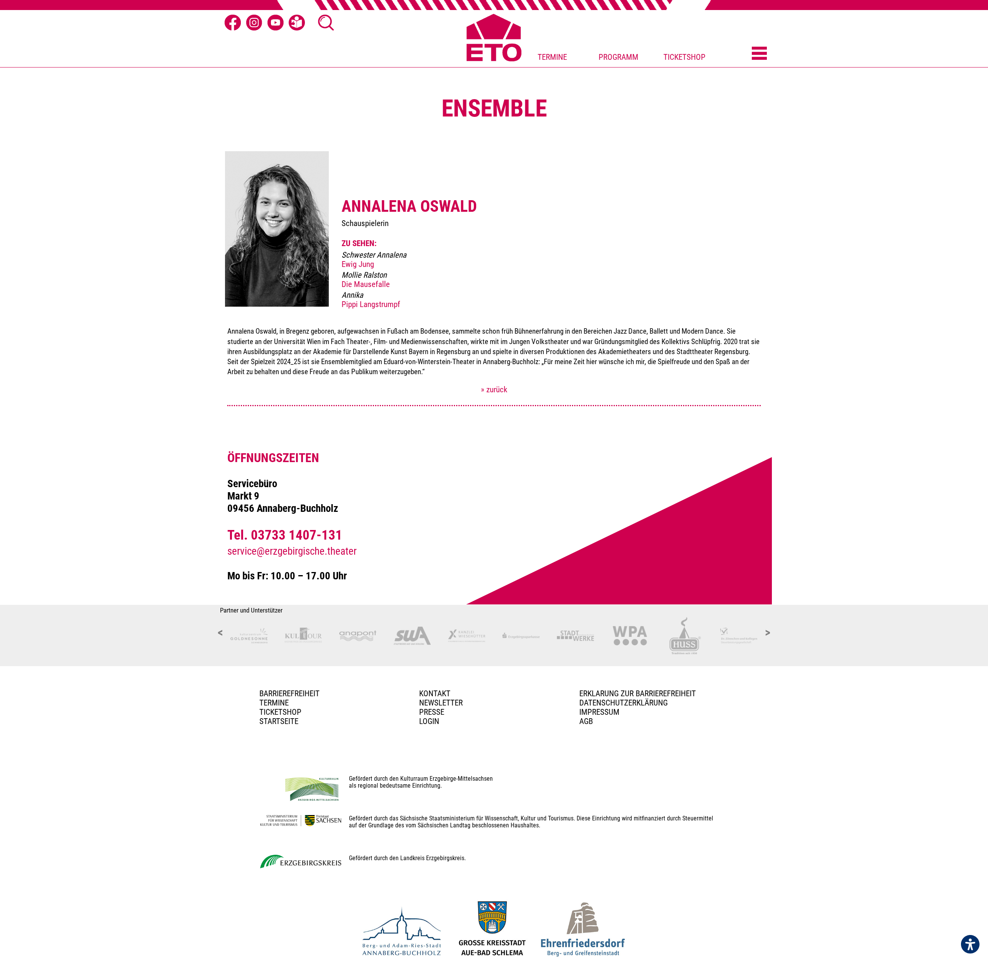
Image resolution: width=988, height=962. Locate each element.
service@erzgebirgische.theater (292, 551)
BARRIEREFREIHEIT (289, 693)
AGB (586, 721)
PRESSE (431, 712)
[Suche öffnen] (326, 23)
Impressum (599, 712)
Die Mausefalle (366, 284)
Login (429, 721)
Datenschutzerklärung (623, 702)
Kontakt (434, 693)
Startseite (278, 721)
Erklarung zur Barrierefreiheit (637, 693)
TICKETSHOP (684, 57)
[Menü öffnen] (759, 54)
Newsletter (441, 702)
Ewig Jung (358, 264)
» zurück (494, 389)
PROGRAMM (618, 57)
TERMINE (552, 57)
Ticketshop (280, 712)
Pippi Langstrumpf (371, 304)
